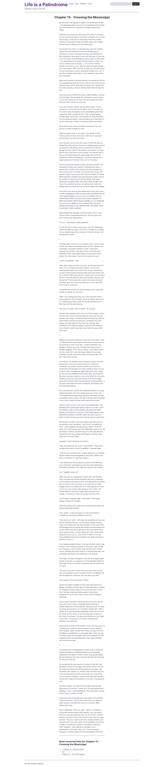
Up (63, 752)
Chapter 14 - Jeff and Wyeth (73, 749)
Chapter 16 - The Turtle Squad (73, 754)
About (71, 3)
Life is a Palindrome (46, 4)
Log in (89, 3)
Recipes (83, 3)
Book (77, 3)
